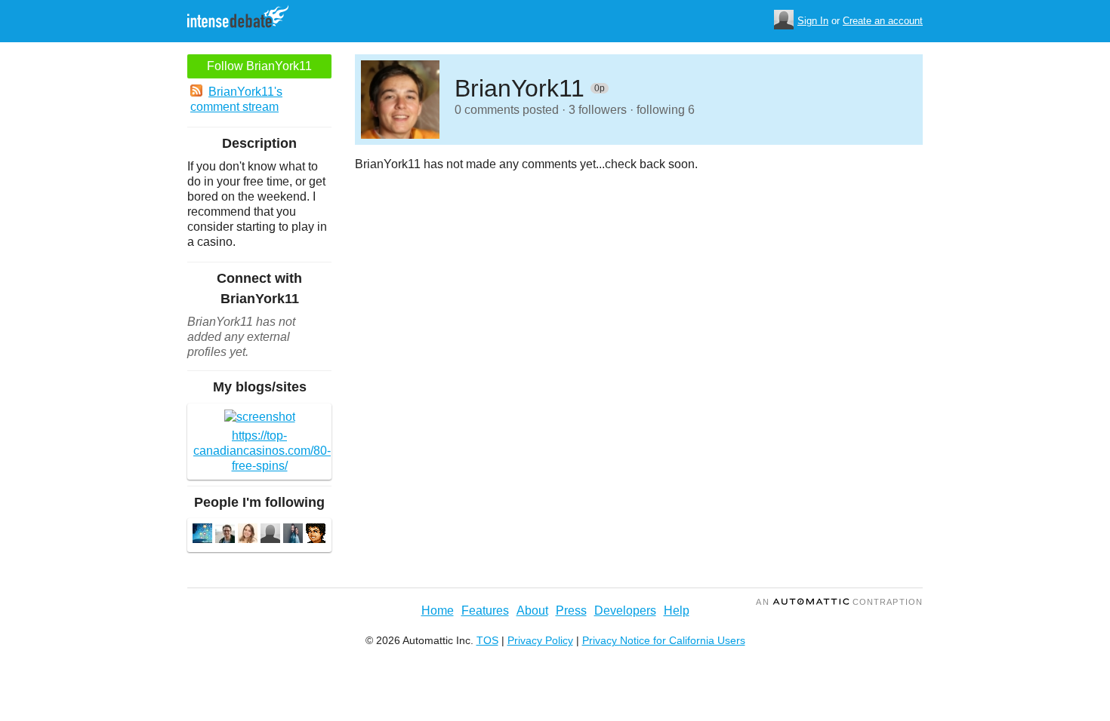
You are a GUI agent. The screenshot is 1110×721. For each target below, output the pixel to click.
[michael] (225, 535)
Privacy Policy (540, 640)
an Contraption (839, 601)
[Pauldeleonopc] (270, 535)
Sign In (812, 20)
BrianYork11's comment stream (236, 99)
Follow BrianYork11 (259, 66)
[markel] (315, 535)
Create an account (883, 20)
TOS (487, 640)
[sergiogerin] (293, 535)
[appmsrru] (202, 535)
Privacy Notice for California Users (663, 640)
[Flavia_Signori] (247, 535)
